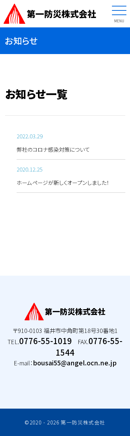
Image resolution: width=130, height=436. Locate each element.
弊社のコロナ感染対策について (53, 149)
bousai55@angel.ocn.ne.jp (75, 362)
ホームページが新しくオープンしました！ (63, 182)
